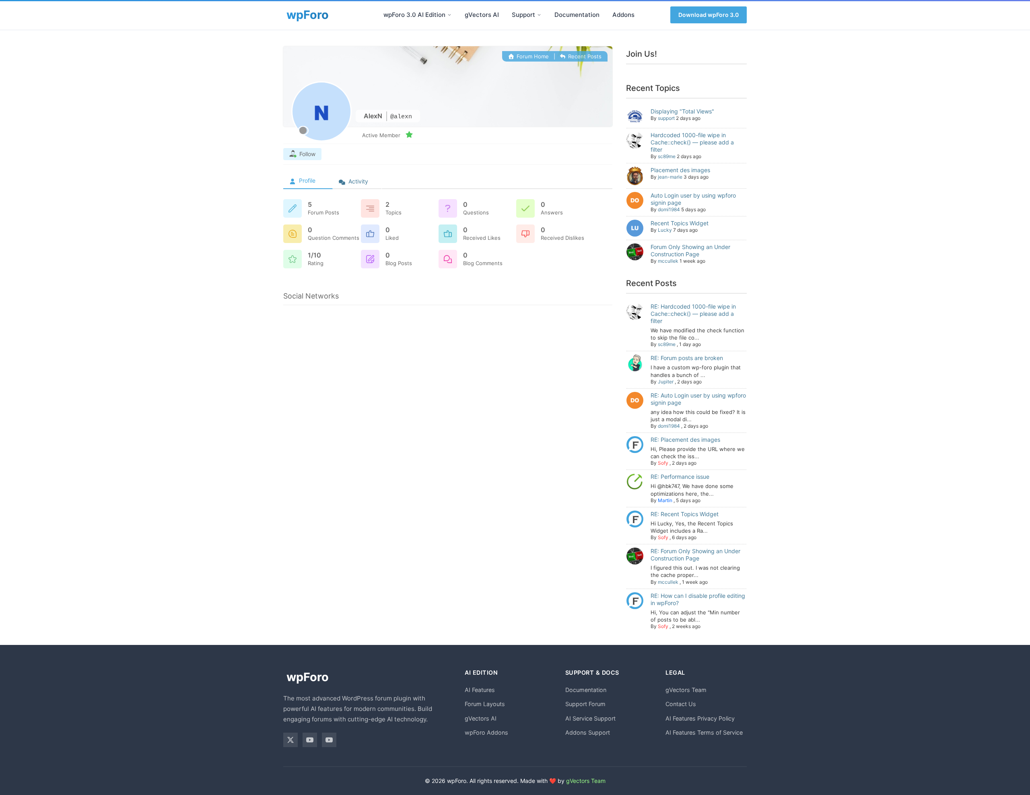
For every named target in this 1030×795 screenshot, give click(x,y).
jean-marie (670, 177)
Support (523, 15)
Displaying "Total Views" (682, 111)
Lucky (665, 230)
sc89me (667, 156)
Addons (623, 15)
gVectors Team (686, 689)
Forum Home (531, 56)
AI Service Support (590, 718)
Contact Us (680, 703)
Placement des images (680, 170)
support (666, 118)
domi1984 (669, 209)
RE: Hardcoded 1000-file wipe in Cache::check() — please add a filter (693, 313)
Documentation (576, 15)
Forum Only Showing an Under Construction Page (690, 250)
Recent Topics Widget (680, 223)
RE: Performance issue (680, 476)
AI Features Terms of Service (704, 732)
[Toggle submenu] (449, 14)
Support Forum (585, 703)
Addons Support (587, 732)
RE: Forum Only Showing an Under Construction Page (695, 555)
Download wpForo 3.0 (708, 14)
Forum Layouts (485, 703)
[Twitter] (290, 740)
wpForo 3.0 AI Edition (414, 15)
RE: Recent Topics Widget (685, 514)
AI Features (480, 689)
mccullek (668, 261)
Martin (665, 500)
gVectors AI (482, 15)
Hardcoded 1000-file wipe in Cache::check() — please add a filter (692, 142)
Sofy (663, 463)
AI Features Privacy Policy (700, 718)
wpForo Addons (486, 732)
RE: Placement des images (685, 439)
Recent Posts (584, 56)
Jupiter (666, 382)
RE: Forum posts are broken (687, 357)
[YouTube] (310, 740)
